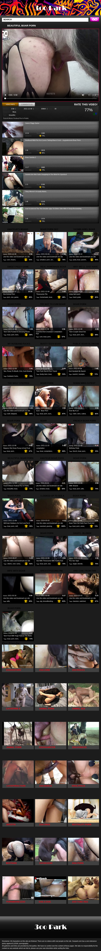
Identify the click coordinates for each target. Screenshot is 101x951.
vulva (18, 564)
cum (8, 260)
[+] (93, 113)
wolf (8, 414)
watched (83, 601)
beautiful (12, 115)
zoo (12, 297)
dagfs (75, 564)
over (14, 564)
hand (75, 297)
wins (79, 414)
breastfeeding (48, 601)
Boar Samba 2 (30, 157)
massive (76, 601)
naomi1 (75, 374)
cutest (83, 414)
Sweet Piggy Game (32, 123)
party (74, 260)
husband (10, 376)
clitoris (9, 564)
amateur (43, 260)
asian (82, 526)
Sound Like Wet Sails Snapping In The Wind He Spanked (46, 174)
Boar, (14, 112)
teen (16, 335)
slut (49, 564)
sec (52, 260)
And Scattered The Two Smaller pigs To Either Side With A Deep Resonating (53, 209)
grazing (49, 526)
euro (49, 414)
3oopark (50, 8)
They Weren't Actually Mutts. (36, 191)
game (16, 297)
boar (78, 260)
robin (75, 414)
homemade (44, 297)
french (75, 451)
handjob (82, 374)
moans (13, 260)
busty (42, 374)
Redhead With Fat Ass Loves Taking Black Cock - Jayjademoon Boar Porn (53, 140)
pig (41, 601)
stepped (14, 414)
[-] (96, 113)
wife (82, 489)
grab (79, 297)
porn (48, 260)
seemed (43, 526)
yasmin (83, 260)
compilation (48, 451)
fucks (16, 376)
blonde (80, 564)
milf (16, 526)
